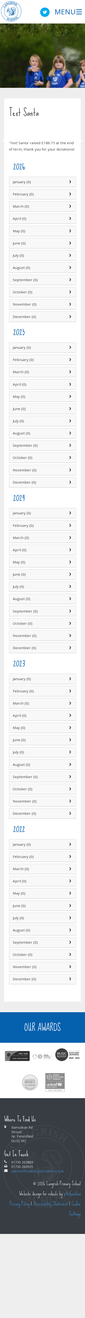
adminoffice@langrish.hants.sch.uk (37, 1171)
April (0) (19, 218)
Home (13, 134)
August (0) (21, 267)
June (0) (19, 243)
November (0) (25, 304)
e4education (72, 1194)
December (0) (24, 316)
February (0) (23, 194)
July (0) (18, 255)
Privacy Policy (20, 1204)
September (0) (25, 279)
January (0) (22, 181)
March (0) (21, 206)
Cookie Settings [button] (75, 1209)
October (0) (22, 292)
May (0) (19, 231)
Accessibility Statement (50, 1204)
